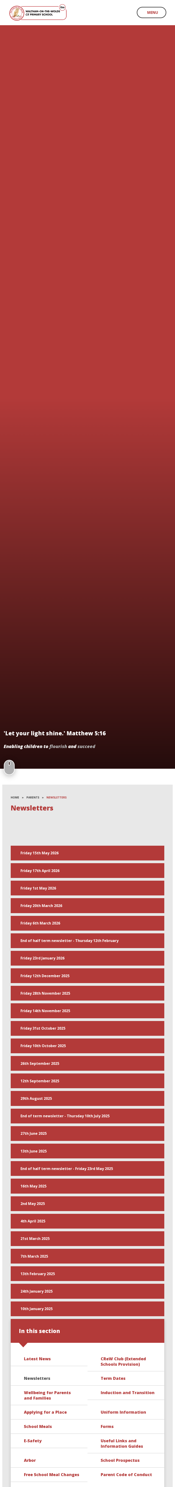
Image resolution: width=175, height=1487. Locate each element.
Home (15, 797)
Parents (32, 797)
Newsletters (56, 797)
